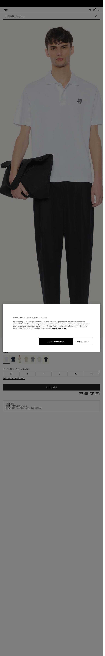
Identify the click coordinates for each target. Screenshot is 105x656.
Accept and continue (56, 341)
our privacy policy (59, 328)
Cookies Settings (82, 341)
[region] (51, 328)
